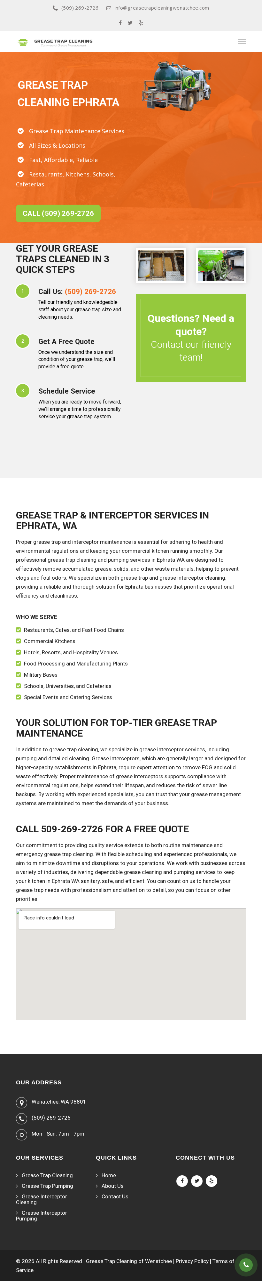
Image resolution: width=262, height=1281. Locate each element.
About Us (113, 1186)
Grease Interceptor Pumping (41, 1215)
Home (109, 1175)
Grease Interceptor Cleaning (41, 1199)
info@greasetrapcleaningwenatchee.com (162, 7)
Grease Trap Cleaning (47, 1175)
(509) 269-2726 (79, 7)
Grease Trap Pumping (47, 1186)
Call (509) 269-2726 (58, 213)
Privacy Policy (192, 1261)
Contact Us (115, 1196)
